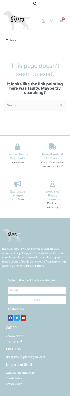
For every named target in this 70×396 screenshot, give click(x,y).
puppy (58, 257)
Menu (13, 40)
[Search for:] (35, 105)
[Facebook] (10, 318)
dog (48, 257)
